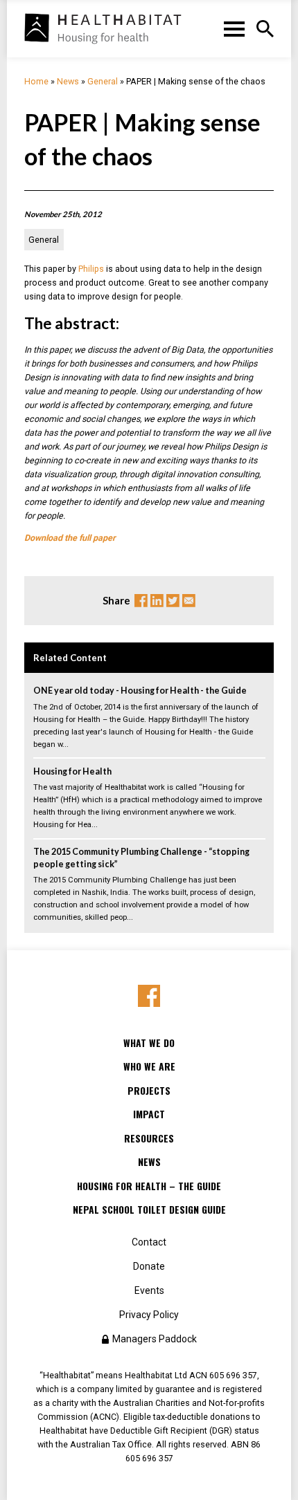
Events (149, 1290)
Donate (149, 1266)
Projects (149, 1091)
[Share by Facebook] (149, 996)
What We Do (149, 1043)
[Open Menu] (265, 28)
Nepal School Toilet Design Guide (149, 1209)
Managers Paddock (154, 1338)
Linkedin (157, 600)
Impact (149, 1114)
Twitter (172, 600)
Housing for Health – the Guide (149, 1186)
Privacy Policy (149, 1314)
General (102, 81)
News (68, 81)
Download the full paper (71, 538)
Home (36, 81)
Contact (149, 1242)
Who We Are (149, 1066)
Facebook (141, 600)
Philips (91, 268)
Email (188, 600)
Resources (149, 1138)
